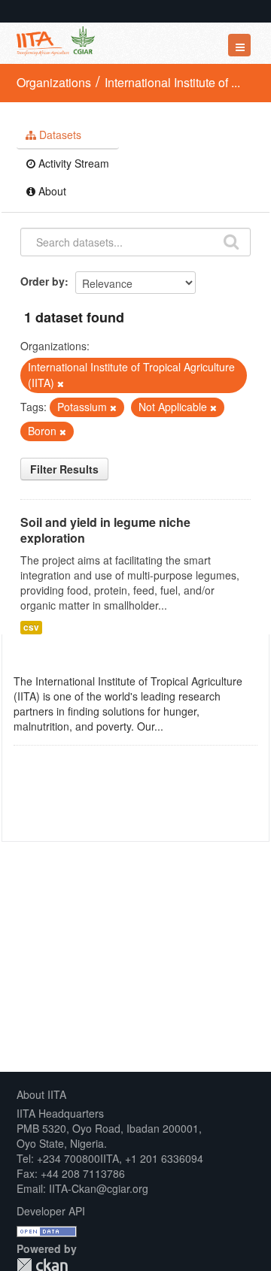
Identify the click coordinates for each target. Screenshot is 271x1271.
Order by (42, 281)
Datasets (58, 134)
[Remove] (60, 383)
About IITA (41, 1094)
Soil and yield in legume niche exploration (105, 529)
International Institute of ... (172, 82)
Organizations (54, 82)
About (50, 190)
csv (31, 627)
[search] (231, 240)
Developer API (51, 1210)
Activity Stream (72, 163)
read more (191, 726)
